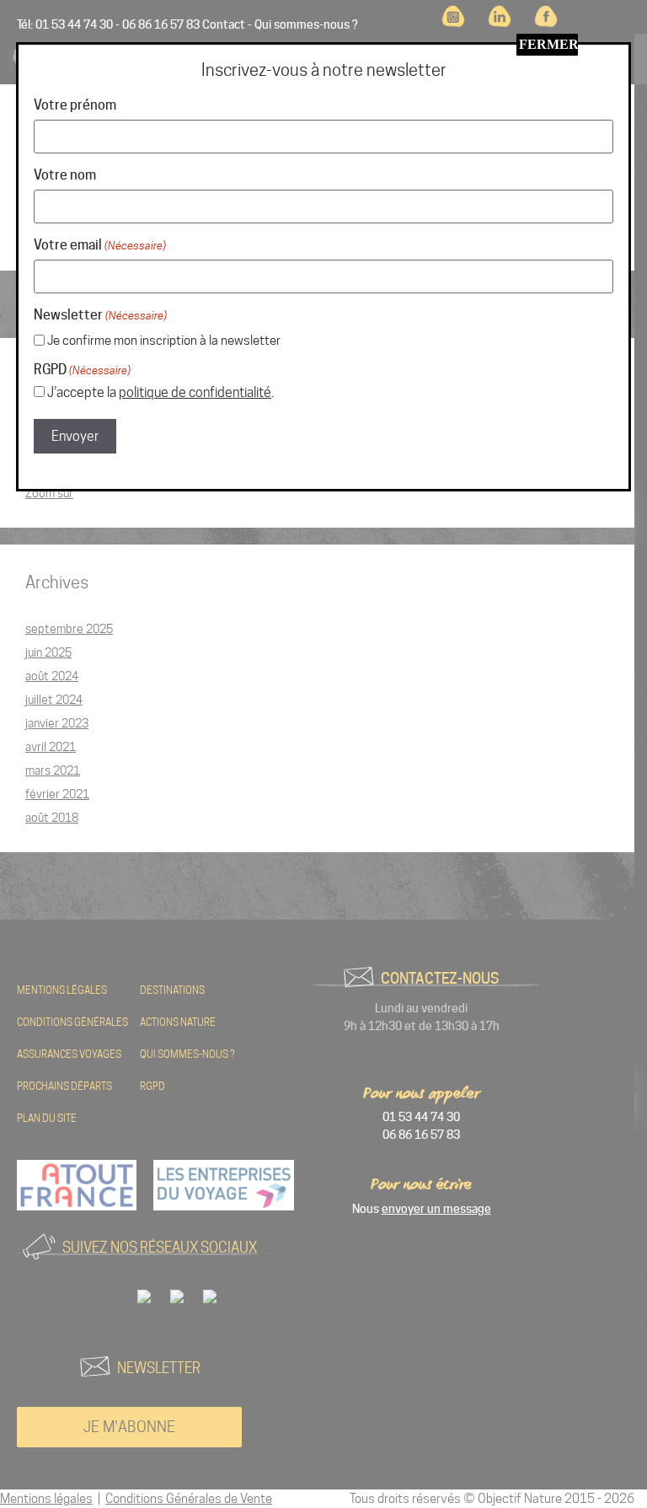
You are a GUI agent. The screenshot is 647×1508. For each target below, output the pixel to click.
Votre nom (65, 175)
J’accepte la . (160, 392)
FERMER (548, 44)
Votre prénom (75, 105)
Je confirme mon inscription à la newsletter (164, 340)
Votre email (100, 245)
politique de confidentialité (195, 392)
